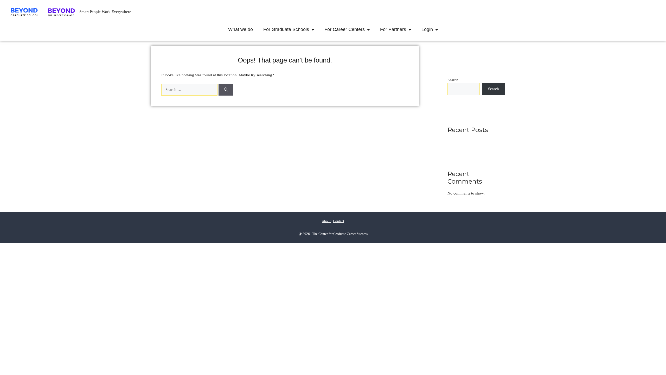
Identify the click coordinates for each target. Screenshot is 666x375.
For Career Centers (344, 29)
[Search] (226, 90)
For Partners (393, 29)
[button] (314, 29)
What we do (240, 29)
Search (452, 80)
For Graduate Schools (286, 29)
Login (427, 29)
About (326, 221)
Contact (338, 221)
